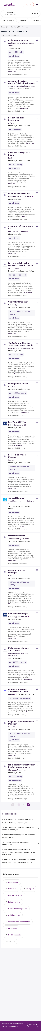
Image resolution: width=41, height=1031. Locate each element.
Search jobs (5, 27)
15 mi (34, 13)
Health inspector (14, 935)
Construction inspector (17, 908)
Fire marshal (13, 882)
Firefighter (30, 889)
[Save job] (37, 40)
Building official (14, 902)
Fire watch (12, 889)
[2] (28, 804)
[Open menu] (37, 4)
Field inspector (14, 915)
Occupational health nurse (19, 922)
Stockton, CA (15, 27)
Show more (12, 71)
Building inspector (15, 895)
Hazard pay (12, 928)
